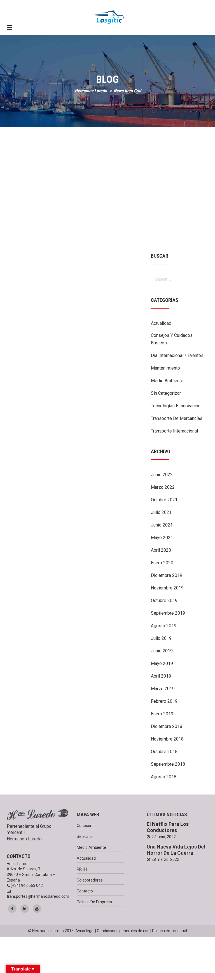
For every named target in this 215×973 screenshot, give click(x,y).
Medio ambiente (91, 847)
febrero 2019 (164, 701)
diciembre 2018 (166, 726)
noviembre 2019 (167, 588)
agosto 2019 (163, 625)
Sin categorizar (166, 393)
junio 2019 (162, 651)
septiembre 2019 (168, 613)
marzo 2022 (163, 487)
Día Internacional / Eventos (177, 355)
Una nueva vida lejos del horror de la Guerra (176, 850)
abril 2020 (161, 550)
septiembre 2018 (168, 764)
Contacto (85, 891)
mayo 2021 (162, 537)
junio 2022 (162, 474)
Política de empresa (94, 902)
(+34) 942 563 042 (27, 885)
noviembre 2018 (167, 739)
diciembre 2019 (166, 575)
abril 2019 (161, 676)
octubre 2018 (164, 751)
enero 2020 (162, 562)
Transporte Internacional (174, 431)
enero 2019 (162, 713)
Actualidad (161, 323)
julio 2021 (161, 512)
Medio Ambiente (167, 380)
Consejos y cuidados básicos (172, 339)
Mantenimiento (165, 368)
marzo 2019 (163, 688)
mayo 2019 (162, 663)
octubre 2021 (164, 499)
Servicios (85, 836)
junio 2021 (162, 525)
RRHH (82, 869)
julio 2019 (161, 638)
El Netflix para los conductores (168, 827)
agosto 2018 (163, 776)
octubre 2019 (164, 600)
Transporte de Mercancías (176, 418)
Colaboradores (90, 880)
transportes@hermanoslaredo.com (38, 896)
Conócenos (87, 825)
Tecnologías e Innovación (175, 405)
